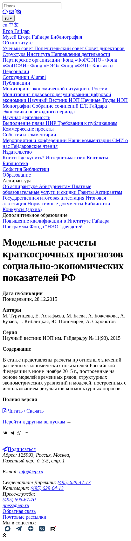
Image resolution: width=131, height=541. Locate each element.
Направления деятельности (80, 54)
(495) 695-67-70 (19, 499)
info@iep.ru (31, 471)
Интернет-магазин (66, 157)
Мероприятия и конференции (35, 140)
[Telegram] (12, 433)
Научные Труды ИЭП (104, 100)
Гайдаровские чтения (34, 146)
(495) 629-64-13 (47, 488)
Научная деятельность (26, 117)
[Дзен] (31, 529)
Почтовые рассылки (24, 517)
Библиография (66, 37)
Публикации (16, 83)
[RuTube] (53, 529)
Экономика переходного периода (39, 111)
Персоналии (16, 71)
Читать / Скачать (25, 411)
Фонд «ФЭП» (76, 65)
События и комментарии (29, 134)
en (6, 24)
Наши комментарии (90, 140)
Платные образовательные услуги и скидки (47, 189)
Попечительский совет (59, 48)
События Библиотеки (26, 169)
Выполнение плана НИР (30, 123)
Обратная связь (19, 511)
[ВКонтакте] (5, 433)
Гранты (86, 192)
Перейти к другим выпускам (34, 421)
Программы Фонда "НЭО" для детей (43, 226)
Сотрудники (17, 77)
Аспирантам (108, 192)
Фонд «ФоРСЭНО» (83, 60)
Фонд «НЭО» (45, 65)
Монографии (17, 106)
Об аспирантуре (21, 186)
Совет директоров (105, 48)
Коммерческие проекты (28, 129)
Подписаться (22, 449)
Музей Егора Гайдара (27, 37)
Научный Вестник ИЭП (54, 100)
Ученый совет (18, 48)
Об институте (17, 42)
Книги (10, 157)
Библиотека (15, 163)
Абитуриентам (55, 186)
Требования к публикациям (87, 123)
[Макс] (8, 529)
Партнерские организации (32, 60)
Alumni (38, 77)
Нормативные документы (56, 203)
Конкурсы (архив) (22, 209)
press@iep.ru (16, 505)
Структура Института (27, 54)
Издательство (17, 152)
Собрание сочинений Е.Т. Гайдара (69, 106)
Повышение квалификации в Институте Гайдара (56, 221)
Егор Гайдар (16, 31)
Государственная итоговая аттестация (44, 198)
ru (8, 18)
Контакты (103, 65)
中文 (14, 24)
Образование (17, 175)
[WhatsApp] (19, 433)
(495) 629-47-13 (74, 482)
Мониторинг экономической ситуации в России (55, 88)
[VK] (42, 529)
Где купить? (31, 157)
